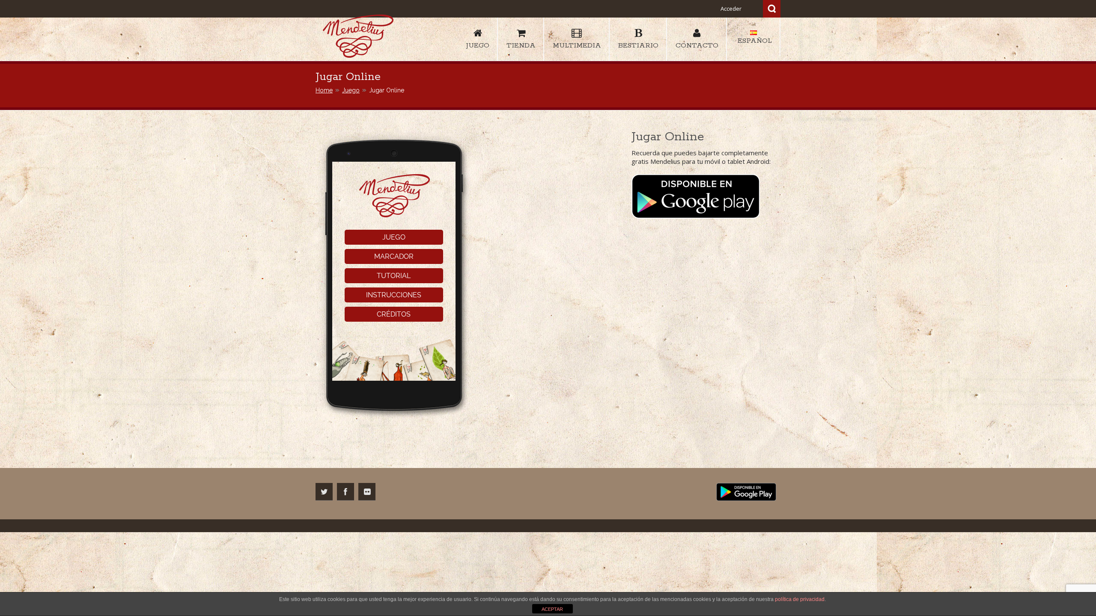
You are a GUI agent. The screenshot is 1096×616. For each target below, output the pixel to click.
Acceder (731, 8)
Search (771, 9)
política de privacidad (800, 599)
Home (324, 90)
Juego (351, 90)
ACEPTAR (552, 609)
